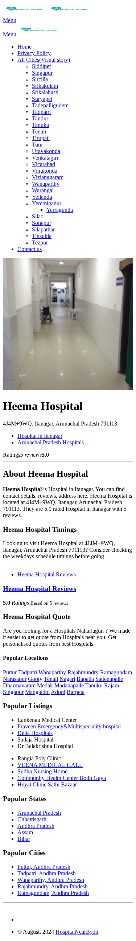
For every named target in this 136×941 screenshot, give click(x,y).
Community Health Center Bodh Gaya (61, 778)
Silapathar (43, 229)
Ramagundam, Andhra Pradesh (53, 893)
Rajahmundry (83, 672)
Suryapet (42, 99)
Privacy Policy (34, 53)
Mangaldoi (37, 692)
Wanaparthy (45, 184)
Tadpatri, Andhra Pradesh (46, 873)
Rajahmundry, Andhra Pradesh (52, 886)
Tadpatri (41, 112)
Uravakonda (46, 151)
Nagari (67, 679)
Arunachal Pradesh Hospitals (50, 442)
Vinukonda (44, 171)
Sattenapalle (109, 679)
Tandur (40, 118)
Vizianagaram (47, 177)
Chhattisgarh (31, 819)
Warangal (43, 190)
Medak (45, 685)
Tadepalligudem (50, 105)
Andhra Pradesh (35, 826)
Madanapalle (69, 685)
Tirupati (41, 138)
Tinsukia (41, 236)
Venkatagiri (45, 158)
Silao (38, 216)
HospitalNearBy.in (76, 932)
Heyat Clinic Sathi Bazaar (47, 784)
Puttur (10, 672)
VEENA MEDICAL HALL (50, 765)
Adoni (58, 692)
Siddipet (41, 66)
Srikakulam (45, 86)
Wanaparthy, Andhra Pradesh (50, 880)
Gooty (35, 679)
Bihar (23, 839)
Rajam (111, 685)
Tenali (39, 131)
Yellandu (42, 197)
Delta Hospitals (35, 733)
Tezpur (40, 242)
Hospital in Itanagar (39, 436)
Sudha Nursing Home (42, 771)
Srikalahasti (45, 92)
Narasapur (14, 679)
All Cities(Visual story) (43, 60)
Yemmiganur (46, 203)
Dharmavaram (19, 685)
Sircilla (40, 79)
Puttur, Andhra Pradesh (43, 867)
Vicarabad (43, 164)
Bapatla (85, 679)
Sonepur (41, 223)
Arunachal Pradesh (39, 813)
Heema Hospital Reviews (39, 588)
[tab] (68, 589)
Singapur (42, 73)
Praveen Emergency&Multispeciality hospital (69, 726)
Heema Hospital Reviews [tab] (46, 574)
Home (24, 47)
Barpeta (76, 692)
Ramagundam (116, 672)
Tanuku (40, 125)
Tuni (37, 144)
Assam (25, 832)
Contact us (29, 249)
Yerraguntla (59, 210)
